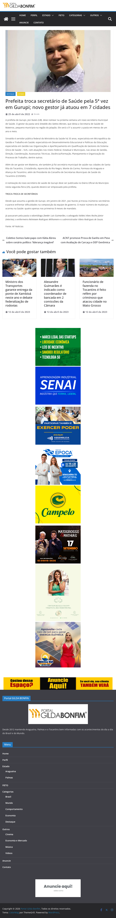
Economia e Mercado (16, 840)
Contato (39, 22)
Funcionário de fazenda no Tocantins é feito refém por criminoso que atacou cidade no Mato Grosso (95, 293)
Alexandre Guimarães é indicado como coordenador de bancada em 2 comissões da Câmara (55, 293)
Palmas (9, 777)
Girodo (36, 114)
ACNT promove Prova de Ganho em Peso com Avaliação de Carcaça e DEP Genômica (85, 240)
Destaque (10, 94)
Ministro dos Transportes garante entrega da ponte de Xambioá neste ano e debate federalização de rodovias (18, 293)
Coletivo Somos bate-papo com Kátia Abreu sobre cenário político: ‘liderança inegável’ (31, 240)
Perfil (34, 15)
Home (22, 15)
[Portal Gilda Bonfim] (6, 19)
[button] (52, 15)
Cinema (9, 834)
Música (9, 846)
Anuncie (24, 22)
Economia (10, 815)
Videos (8, 853)
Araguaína (10, 771)
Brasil (8, 796)
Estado (46, 15)
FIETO (61, 15)
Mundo (9, 802)
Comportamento (14, 809)
